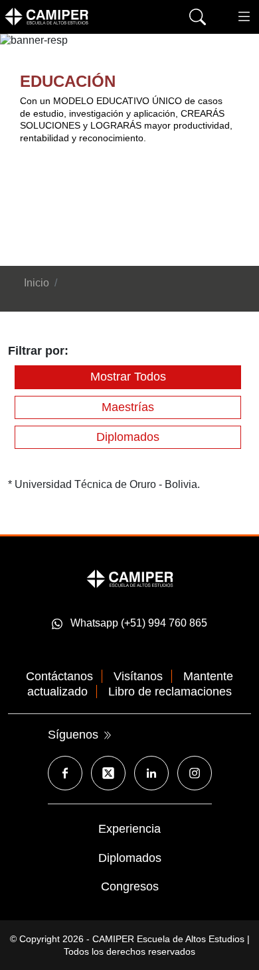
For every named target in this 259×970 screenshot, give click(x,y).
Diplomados (127, 437)
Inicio (36, 282)
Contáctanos (59, 676)
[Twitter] (108, 773)
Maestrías (128, 407)
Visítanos (138, 676)
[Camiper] (130, 577)
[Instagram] (194, 773)
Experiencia (129, 828)
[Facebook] (65, 773)
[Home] (66, 16)
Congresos (130, 886)
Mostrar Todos (128, 376)
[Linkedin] (151, 773)
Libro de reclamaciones (170, 691)
